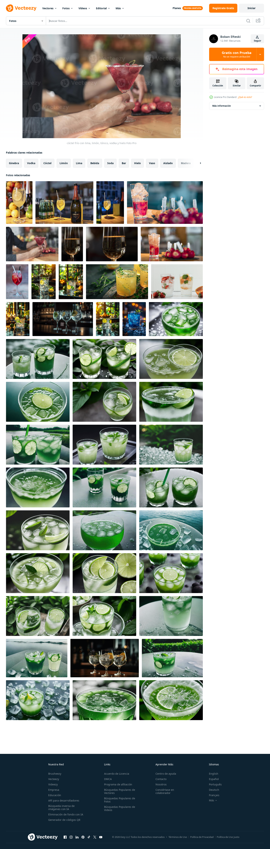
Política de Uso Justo (228, 837)
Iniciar (252, 8)
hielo (137, 163)
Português (215, 784)
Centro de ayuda (166, 773)
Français (214, 795)
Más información (221, 105)
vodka (31, 163)
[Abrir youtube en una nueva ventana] (100, 836)
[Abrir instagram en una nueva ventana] (71, 836)
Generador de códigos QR (64, 820)
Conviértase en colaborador (165, 791)
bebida (94, 163)
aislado (168, 163)
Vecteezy (53, 779)
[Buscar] (248, 21)
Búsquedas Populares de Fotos (119, 800)
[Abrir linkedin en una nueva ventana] (77, 836)
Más (118, 8)
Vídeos (82, 8)
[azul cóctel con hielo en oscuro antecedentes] (134, 319)
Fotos (66, 8)
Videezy (53, 784)
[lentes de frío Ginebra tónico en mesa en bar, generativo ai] (62, 319)
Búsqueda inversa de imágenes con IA (61, 807)
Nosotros (161, 784)
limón (64, 163)
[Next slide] (197, 163)
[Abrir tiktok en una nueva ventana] (88, 836)
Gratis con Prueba (236, 54)
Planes (177, 8)
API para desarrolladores (63, 800)
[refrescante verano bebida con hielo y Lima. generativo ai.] (176, 319)
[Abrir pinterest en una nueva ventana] (82, 836)
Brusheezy (54, 773)
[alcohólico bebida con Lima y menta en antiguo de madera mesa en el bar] (71, 281)
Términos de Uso (177, 837)
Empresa (53, 790)
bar (124, 163)
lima (79, 163)
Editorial (101, 8)
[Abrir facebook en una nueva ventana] (65, 836)
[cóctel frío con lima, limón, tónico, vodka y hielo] (19, 202)
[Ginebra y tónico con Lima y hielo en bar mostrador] (18, 319)
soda (110, 163)
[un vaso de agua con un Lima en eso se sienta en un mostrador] (108, 319)
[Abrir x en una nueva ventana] (94, 836)
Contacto (161, 779)
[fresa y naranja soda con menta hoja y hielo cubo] (177, 281)
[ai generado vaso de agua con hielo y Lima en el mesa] (43, 281)
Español (214, 779)
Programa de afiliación (118, 784)
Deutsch (214, 790)
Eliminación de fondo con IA (65, 814)
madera (186, 163)
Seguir (257, 40)
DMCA (108, 779)
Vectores (47, 8)
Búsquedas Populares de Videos (119, 808)
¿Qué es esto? (245, 97)
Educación (54, 795)
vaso (152, 163)
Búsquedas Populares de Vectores (119, 791)
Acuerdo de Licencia (116, 773)
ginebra (14, 163)
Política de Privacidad (202, 837)
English (213, 773)
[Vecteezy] (21, 8)
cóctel (47, 163)
